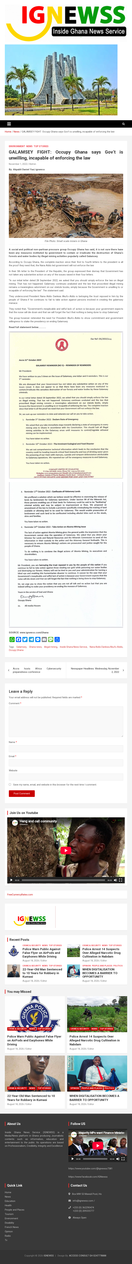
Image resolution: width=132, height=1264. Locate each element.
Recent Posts (19, 940)
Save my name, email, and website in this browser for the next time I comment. (55, 784)
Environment (17, 146)
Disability (9, 1222)
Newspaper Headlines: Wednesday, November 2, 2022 (95, 670)
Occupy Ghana (16, 650)
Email (12, 756)
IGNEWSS (49, 1255)
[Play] (11, 880)
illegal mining (50, 647)
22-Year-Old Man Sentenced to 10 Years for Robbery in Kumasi (42, 973)
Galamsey (21, 647)
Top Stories (41, 146)
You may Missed (19, 992)
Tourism (9, 1214)
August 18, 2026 (31, 960)
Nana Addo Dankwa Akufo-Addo (106, 647)
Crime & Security (32, 945)
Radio (8, 1235)
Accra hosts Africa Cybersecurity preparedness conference (37, 670)
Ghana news (35, 647)
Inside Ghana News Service (73, 647)
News (29, 146)
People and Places (102, 966)
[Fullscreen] (120, 880)
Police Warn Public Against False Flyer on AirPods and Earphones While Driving (41, 952)
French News (12, 1227)
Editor (44, 960)
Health (8, 1205)
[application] (66, 850)
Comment (15, 703)
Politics (118, 966)
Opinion (86, 966)
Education (10, 1201)
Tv (6, 1240)
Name (13, 742)
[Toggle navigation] (9, 124)
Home (8, 1192)
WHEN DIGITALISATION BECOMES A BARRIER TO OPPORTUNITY (99, 973)
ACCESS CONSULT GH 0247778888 (87, 1255)
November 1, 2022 (18, 164)
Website (13, 770)
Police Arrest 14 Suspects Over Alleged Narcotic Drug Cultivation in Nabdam (101, 952)
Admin (32, 164)
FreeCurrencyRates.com (20, 894)
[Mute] (115, 880)
